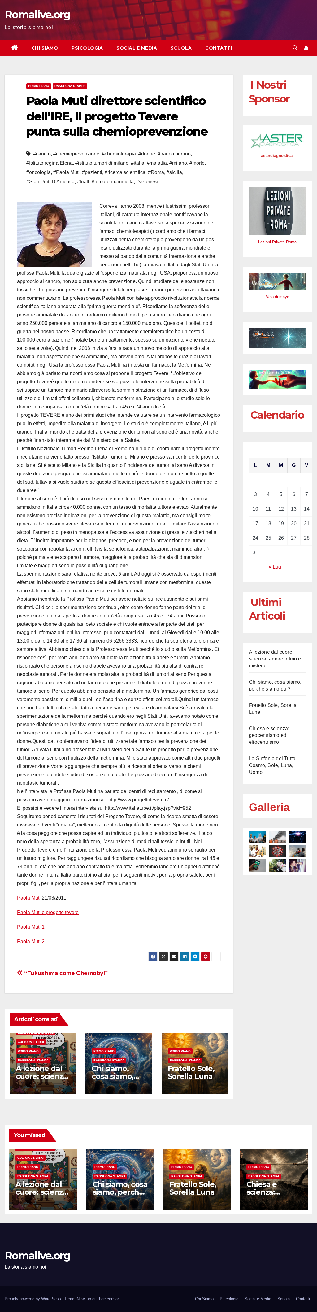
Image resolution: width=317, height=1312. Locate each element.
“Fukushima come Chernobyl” (65, 973)
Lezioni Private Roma (277, 242)
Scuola (181, 48)
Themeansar (108, 1299)
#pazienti (92, 172)
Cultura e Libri (31, 1042)
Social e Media (136, 48)
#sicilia (174, 172)
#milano (178, 163)
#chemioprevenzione (76, 153)
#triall (83, 181)
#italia (137, 163)
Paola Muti (29, 897)
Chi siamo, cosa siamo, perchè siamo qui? (120, 1192)
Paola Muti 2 (31, 941)
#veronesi (147, 181)
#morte (197, 163)
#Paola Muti (66, 172)
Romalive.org (38, 14)
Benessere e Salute (36, 1032)
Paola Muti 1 (31, 927)
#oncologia (38, 172)
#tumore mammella (113, 181)
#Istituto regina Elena (49, 163)
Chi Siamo (45, 48)
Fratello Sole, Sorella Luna (191, 1072)
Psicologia (87, 48)
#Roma (156, 172)
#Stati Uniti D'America (50, 181)
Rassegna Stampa (69, 86)
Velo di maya (277, 296)
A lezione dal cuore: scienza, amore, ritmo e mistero (275, 658)
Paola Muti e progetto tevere (48, 912)
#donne (146, 153)
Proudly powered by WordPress (33, 1299)
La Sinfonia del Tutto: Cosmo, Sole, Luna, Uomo (273, 765)
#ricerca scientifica (125, 172)
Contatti (218, 48)
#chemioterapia (119, 153)
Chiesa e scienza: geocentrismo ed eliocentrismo (269, 735)
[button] (295, 47)
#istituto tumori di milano (101, 163)
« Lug (275, 566)
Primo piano (38, 86)
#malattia (157, 163)
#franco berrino (174, 153)
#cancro (42, 153)
